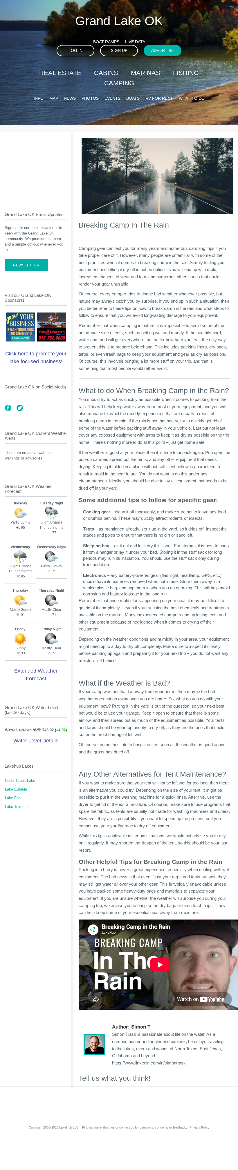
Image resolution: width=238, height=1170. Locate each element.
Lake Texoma (16, 807)
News (70, 98)
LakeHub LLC (69, 1127)
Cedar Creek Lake (20, 781)
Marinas (145, 73)
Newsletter (26, 265)
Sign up (119, 50)
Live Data (135, 41)
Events (112, 98)
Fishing (186, 73)
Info (39, 98)
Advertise (162, 50)
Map (53, 98)
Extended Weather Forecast (35, 675)
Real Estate (60, 73)
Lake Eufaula (16, 789)
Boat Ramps (106, 41)
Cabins (106, 73)
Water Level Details (35, 741)
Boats (133, 98)
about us (108, 1127)
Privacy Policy (200, 1127)
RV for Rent (159, 98)
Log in (75, 50)
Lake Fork (13, 798)
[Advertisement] (36, 167)
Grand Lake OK (119, 21)
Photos (90, 98)
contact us (126, 1127)
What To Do (192, 98)
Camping (119, 83)
